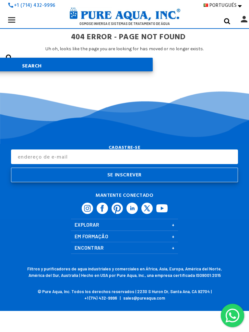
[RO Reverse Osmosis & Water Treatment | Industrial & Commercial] (124, 15)
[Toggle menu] (11, 20)
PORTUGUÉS (225, 5)
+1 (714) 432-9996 (34, 5)
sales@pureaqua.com (144, 298)
